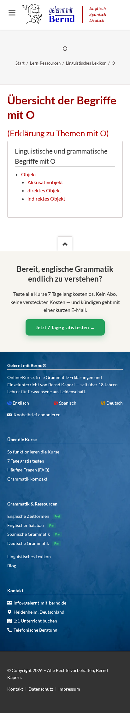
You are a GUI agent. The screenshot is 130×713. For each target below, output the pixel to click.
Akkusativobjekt (45, 182)
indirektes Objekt (46, 199)
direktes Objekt (44, 190)
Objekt (28, 174)
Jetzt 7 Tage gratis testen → (65, 327)
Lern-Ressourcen (45, 63)
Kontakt (15, 689)
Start (20, 63)
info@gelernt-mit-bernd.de (40, 602)
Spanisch (67, 403)
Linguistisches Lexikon (86, 63)
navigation (12, 13)
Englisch (21, 403)
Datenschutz (40, 689)
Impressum (69, 689)
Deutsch (114, 403)
